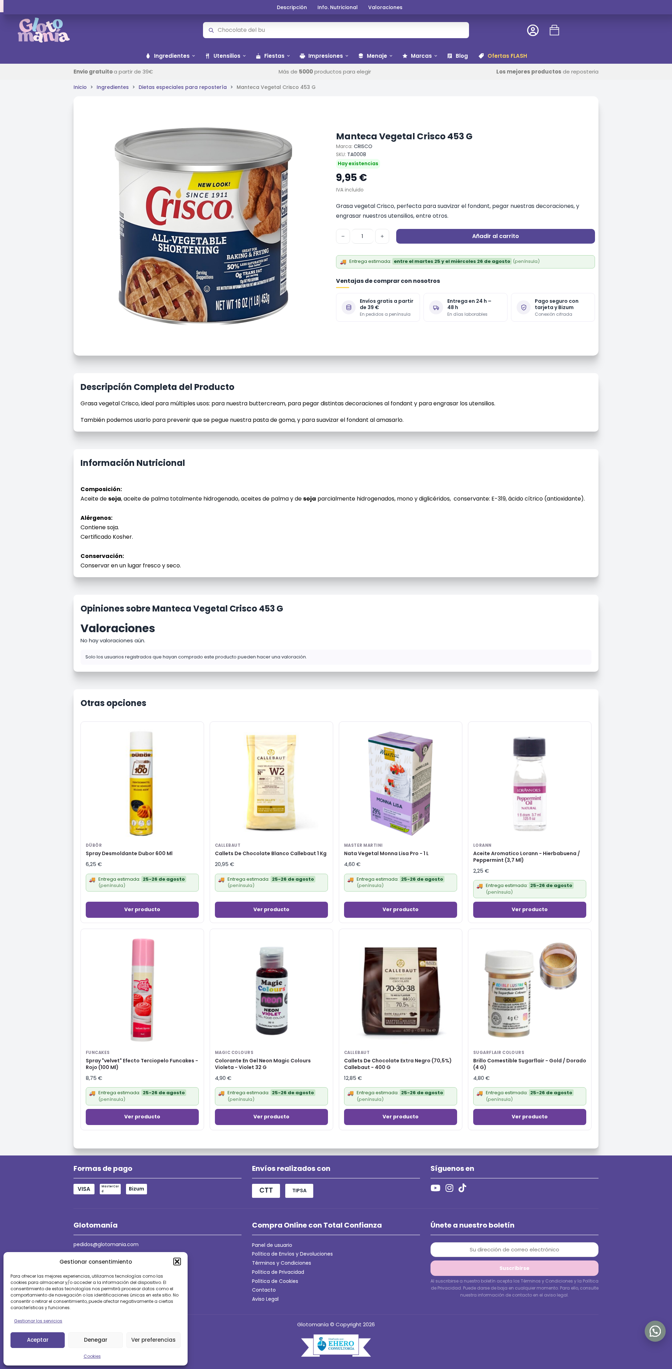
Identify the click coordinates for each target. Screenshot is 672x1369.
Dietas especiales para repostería (183, 87)
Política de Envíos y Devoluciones (292, 1253)
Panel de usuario (272, 1245)
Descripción (292, 7)
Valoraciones (385, 7)
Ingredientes (113, 87)
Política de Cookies (275, 1281)
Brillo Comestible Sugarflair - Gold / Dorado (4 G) (529, 1064)
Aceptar (38, 1339)
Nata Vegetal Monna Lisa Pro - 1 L (386, 853)
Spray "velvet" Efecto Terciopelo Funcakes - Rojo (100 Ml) (142, 1064)
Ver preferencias (153, 1339)
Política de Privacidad (278, 1272)
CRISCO (363, 146)
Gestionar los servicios (38, 1321)
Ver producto (142, 909)
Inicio (80, 87)
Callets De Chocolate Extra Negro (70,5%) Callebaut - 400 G (398, 1064)
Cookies (92, 1356)
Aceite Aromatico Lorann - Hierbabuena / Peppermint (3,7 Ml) (526, 857)
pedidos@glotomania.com (106, 1244)
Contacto (264, 1289)
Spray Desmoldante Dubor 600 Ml (129, 853)
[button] (177, 1261)
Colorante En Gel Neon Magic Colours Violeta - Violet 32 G (263, 1064)
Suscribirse (514, 1268)
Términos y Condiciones (281, 1262)
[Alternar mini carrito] (554, 30)
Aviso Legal (265, 1298)
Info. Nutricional (337, 7)
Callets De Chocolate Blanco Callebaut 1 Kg (271, 853)
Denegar (95, 1339)
